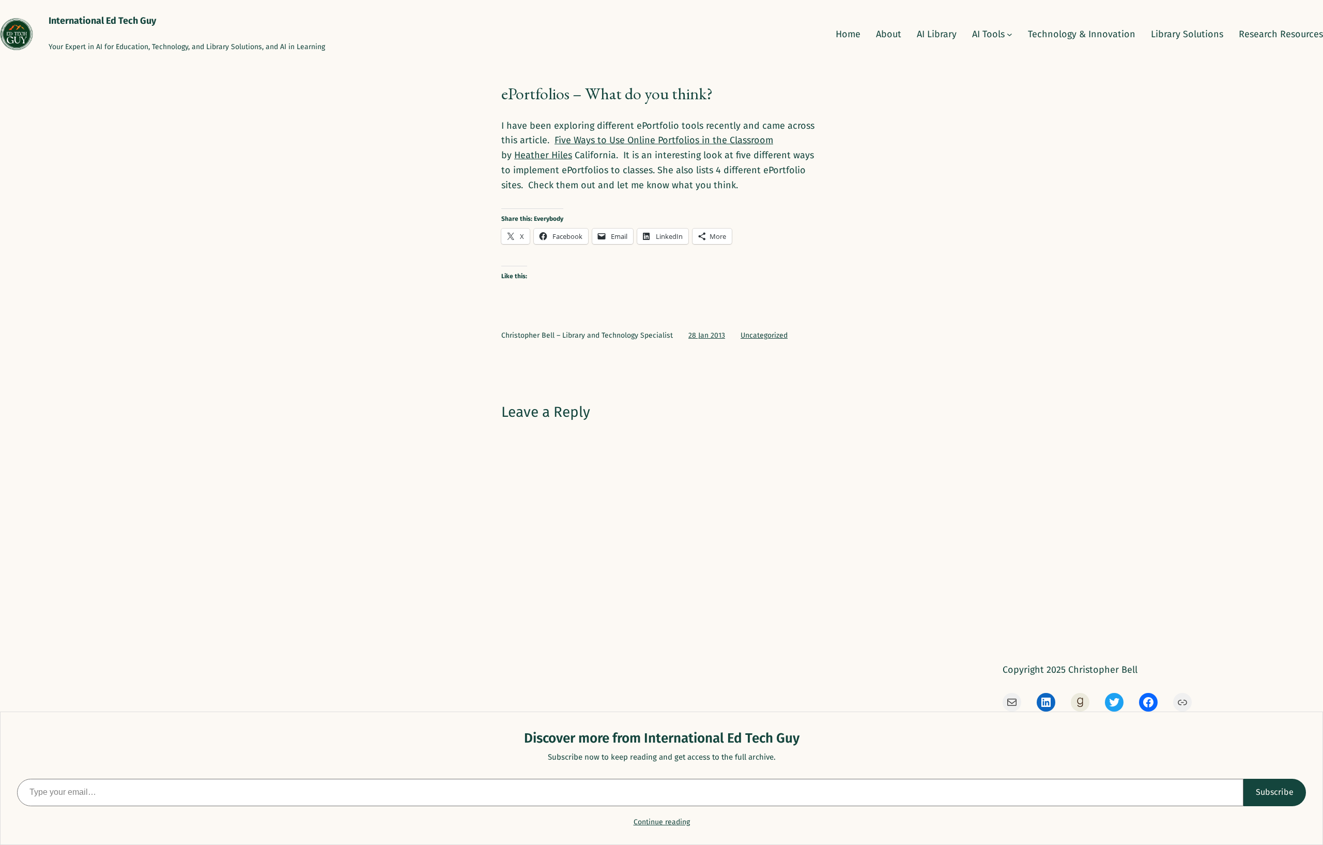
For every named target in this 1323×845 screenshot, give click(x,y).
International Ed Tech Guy (102, 20)
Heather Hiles (543, 155)
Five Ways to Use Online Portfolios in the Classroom (664, 140)
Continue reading (662, 822)
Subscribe (1275, 792)
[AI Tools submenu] (1009, 34)
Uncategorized (764, 335)
